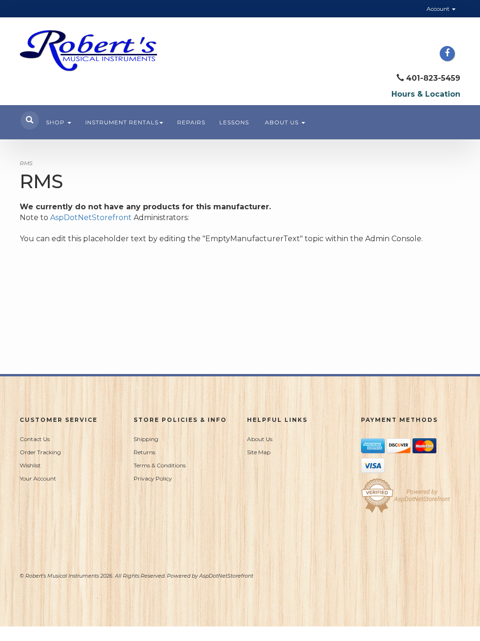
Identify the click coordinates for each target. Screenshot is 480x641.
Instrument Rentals (121, 122)
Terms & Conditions (160, 465)
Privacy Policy (153, 478)
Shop (56, 122)
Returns (144, 452)
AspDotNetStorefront (91, 217)
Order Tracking (40, 452)
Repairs (191, 122)
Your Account (38, 478)
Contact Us (35, 439)
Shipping (146, 439)
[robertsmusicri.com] (88, 50)
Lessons (234, 122)
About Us (282, 122)
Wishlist (30, 465)
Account (439, 8)
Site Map (258, 452)
